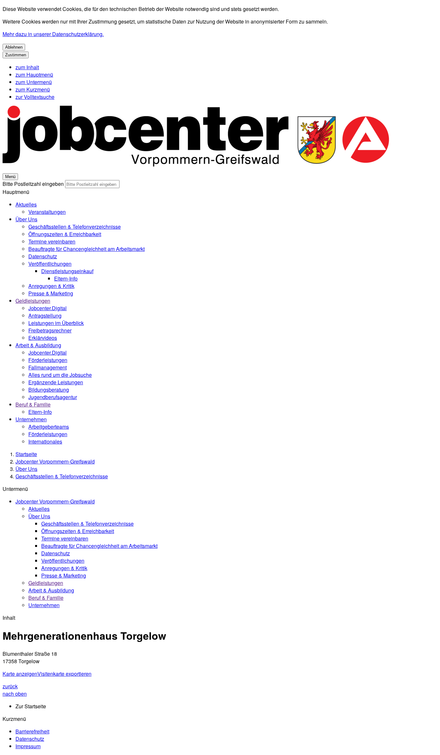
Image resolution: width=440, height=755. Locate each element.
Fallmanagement (47, 367)
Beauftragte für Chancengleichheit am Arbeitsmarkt (86, 249)
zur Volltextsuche (34, 96)
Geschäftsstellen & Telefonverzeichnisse (74, 226)
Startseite (26, 454)
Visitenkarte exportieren (64, 673)
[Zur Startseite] (196, 168)
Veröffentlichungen (50, 263)
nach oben (15, 693)
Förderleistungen (47, 360)
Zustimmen (15, 55)
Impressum (28, 746)
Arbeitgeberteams (48, 426)
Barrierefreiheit (32, 731)
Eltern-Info (66, 278)
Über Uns (26, 219)
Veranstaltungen (47, 211)
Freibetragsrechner (50, 330)
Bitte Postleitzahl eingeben (33, 183)
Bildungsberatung (48, 389)
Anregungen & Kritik (51, 286)
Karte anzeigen (20, 673)
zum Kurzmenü (32, 89)
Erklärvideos (42, 337)
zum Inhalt (27, 67)
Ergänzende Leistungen (55, 382)
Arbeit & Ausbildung (38, 345)
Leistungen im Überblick (56, 323)
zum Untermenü (33, 82)
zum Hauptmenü (34, 74)
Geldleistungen (32, 300)
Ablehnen (14, 47)
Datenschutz (42, 256)
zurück (10, 686)
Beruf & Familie (33, 404)
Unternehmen (31, 419)
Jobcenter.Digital (47, 308)
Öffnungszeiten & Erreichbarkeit (64, 234)
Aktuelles (26, 204)
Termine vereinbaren (51, 241)
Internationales (45, 441)
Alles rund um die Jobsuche (60, 374)
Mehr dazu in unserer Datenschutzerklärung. (53, 34)
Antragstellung (45, 315)
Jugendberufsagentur (52, 397)
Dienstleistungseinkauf (67, 271)
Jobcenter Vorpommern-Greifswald (55, 461)
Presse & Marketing (50, 293)
